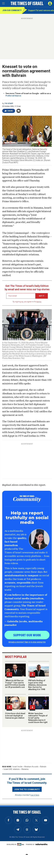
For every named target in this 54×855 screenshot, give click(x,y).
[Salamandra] (41, 844)
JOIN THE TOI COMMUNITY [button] (27, 789)
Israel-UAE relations (12, 769)
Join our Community (12, 10)
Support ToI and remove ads (41, 10)
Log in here (34, 795)
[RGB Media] (21, 844)
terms (39, 302)
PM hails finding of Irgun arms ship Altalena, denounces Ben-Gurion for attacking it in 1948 (37, 684)
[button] (50, 3)
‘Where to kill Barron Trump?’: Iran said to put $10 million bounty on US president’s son (15, 683)
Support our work (27, 635)
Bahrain (43, 767)
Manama (24, 769)
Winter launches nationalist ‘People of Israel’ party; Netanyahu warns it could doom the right (37, 717)
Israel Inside (17, 767)
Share (10, 111)
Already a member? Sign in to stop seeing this (27, 642)
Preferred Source (13, 96)
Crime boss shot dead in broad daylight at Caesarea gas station (15, 715)
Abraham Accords (31, 767)
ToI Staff (9, 103)
